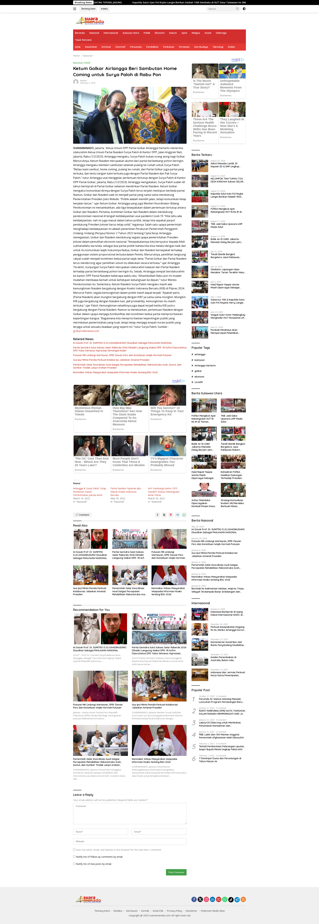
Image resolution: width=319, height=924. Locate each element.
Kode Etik (158, 910)
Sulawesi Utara (131, 32)
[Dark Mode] (244, 9)
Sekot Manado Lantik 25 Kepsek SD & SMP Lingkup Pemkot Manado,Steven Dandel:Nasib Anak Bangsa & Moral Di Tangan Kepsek (227, 165)
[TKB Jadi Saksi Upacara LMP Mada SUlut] (200, 226)
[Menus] (75, 9)
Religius (196, 32)
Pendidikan (152, 46)
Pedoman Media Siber (213, 910)
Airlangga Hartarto (205, 365)
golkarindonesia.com (86, 331)
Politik (147, 32)
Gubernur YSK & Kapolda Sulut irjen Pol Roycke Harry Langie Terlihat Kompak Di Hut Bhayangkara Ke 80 (227, 301)
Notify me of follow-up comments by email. (99, 856)
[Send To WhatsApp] (184, 514)
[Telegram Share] (177, 514)
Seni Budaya (201, 46)
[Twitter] (200, 900)
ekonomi (199, 376)
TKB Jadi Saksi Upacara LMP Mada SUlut (226, 226)
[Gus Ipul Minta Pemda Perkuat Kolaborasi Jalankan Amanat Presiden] (90, 575)
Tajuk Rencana (83, 39)
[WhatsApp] (224, 900)
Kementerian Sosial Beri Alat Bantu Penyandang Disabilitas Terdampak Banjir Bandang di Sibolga (227, 644)
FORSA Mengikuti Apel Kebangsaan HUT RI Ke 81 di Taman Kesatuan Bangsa (226, 210)
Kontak (145, 910)
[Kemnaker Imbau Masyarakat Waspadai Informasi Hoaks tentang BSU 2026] (169, 575)
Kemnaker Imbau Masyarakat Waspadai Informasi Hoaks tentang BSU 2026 (115, 372)
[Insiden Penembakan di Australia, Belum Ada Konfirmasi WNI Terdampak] (200, 659)
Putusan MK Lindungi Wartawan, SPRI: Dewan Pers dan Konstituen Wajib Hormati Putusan (122, 355)
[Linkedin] (212, 900)
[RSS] (243, 900)
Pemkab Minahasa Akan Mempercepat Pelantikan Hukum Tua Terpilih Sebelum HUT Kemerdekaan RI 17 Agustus (226, 331)
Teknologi (218, 46)
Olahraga (221, 32)
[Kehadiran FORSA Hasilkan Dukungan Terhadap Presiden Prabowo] (233, 462)
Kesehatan (91, 46)
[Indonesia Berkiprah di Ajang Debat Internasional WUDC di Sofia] (200, 614)
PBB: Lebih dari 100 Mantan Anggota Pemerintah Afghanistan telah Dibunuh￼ (221, 736)
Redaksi (83, 80)
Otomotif (120, 46)
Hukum (173, 32)
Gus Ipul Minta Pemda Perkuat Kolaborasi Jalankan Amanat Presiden (111, 359)
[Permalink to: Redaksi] (75, 81)
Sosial (208, 32)
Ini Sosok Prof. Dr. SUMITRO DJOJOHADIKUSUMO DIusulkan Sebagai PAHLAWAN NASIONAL (122, 342)
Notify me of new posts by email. (94, 863)
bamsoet (200, 359)
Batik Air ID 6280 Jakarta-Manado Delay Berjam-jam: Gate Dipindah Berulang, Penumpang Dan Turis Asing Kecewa (226, 241)
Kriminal (106, 46)
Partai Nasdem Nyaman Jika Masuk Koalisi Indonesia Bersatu (125, 492)
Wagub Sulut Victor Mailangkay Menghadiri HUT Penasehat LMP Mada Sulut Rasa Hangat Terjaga (228, 316)
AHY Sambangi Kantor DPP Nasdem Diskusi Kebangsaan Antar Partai (163, 492)
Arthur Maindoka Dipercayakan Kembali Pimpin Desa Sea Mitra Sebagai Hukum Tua (203, 503)
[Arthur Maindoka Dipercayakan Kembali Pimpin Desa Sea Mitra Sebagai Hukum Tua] (204, 490)
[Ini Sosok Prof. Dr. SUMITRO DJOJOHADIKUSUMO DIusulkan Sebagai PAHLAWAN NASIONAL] (90, 539)
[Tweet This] (164, 514)
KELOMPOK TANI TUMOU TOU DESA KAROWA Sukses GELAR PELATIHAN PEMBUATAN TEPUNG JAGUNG (227, 180)
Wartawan (132, 910)
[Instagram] (206, 900)
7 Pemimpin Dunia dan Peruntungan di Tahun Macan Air (220, 760)
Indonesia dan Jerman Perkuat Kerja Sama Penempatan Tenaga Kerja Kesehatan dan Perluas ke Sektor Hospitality (228, 674)
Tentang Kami (88, 8)
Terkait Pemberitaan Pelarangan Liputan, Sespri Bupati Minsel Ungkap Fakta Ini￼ (221, 748)
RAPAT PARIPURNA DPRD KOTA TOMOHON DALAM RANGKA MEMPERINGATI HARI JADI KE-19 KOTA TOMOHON (222, 712)
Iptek (78, 46)
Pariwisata (136, 46)
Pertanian (184, 46)
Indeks (104, 8)
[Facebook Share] (157, 514)
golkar (198, 371)
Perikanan (168, 46)
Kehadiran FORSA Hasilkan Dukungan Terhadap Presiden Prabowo (231, 475)
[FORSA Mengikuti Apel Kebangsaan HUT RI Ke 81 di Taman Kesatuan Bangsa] (200, 211)
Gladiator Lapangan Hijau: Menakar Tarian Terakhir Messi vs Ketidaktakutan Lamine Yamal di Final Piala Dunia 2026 (228, 271)
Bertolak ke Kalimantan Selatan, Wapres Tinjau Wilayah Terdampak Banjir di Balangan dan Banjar (218, 590)
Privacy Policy (174, 910)
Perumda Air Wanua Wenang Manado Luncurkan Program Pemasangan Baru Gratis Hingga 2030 (220, 700)
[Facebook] (194, 900)
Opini (184, 32)
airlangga (200, 354)
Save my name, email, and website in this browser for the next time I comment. (118, 849)
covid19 (199, 382)
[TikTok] (231, 899)
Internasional (111, 32)
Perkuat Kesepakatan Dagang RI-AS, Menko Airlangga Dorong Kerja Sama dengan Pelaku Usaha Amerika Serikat (228, 628)
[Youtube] (218, 900)
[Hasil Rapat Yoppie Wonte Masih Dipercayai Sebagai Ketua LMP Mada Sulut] (200, 287)
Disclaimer (191, 910)
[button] (237, 8)
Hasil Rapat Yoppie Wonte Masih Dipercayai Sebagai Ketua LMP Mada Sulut (225, 286)
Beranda (80, 32)
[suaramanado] (89, 20)
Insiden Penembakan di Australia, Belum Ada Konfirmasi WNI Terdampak (226, 659)
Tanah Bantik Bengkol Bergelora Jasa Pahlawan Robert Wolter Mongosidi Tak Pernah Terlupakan (227, 256)
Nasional (94, 32)
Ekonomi (159, 32)
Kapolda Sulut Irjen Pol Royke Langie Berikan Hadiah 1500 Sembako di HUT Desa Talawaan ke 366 (142, 2)
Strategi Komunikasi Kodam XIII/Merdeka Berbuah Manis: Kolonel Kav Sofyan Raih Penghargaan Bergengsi (232, 503)
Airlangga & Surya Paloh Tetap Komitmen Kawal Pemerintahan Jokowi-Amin (89, 492)
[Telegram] (237, 899)
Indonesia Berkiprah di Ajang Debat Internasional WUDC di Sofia (227, 613)
